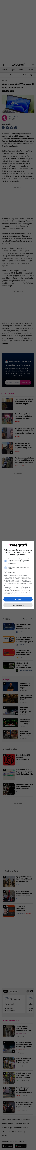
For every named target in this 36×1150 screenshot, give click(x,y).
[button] (18, 572)
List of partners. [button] (27, 583)
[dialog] (18, 575)
